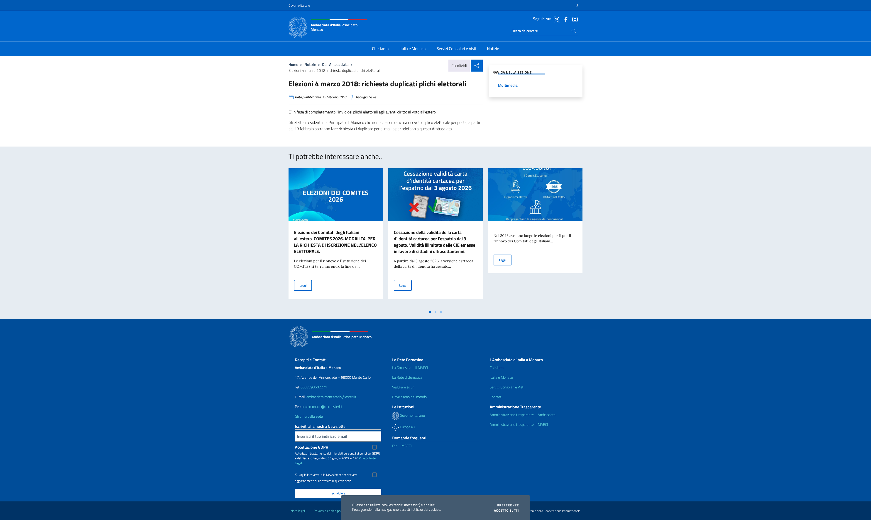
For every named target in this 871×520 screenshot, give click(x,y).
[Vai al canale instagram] (573, 19)
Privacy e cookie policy (329, 510)
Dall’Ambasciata (335, 64)
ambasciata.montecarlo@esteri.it (331, 397)
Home (293, 64)
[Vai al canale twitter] (555, 19)
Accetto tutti (506, 510)
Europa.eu (407, 427)
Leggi (305, 285)
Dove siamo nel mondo (409, 397)
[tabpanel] (336, 238)
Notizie (310, 64)
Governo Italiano (299, 5)
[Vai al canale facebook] (564, 19)
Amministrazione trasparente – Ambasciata (522, 414)
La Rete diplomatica (407, 377)
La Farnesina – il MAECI (410, 367)
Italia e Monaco (501, 377)
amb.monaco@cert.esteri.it (322, 406)
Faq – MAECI (402, 445)
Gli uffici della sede (309, 416)
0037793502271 (314, 387)
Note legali (298, 510)
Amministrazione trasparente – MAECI (519, 424)
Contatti (496, 397)
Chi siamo (497, 367)
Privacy (364, 458)
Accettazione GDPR (311, 447)
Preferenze (508, 505)
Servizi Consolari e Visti (507, 387)
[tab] (430, 312)
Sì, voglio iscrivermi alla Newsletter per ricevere (326, 474)
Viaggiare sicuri (403, 387)
